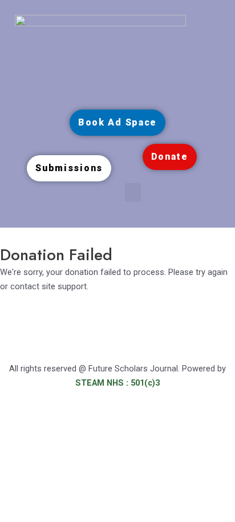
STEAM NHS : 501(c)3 (117, 383)
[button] (133, 192)
